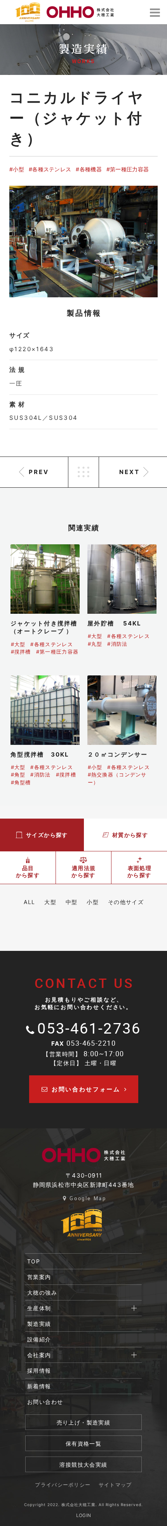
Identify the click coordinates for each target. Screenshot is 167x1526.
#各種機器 (89, 169)
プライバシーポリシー (62, 1485)
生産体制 (39, 1308)
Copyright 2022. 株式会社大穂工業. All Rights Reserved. (83, 1504)
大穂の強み (42, 1292)
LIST (83, 472)
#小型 (16, 169)
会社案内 (39, 1355)
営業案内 (39, 1277)
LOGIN (83, 1515)
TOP (33, 1261)
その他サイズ (126, 902)
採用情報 (39, 1370)
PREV (39, 472)
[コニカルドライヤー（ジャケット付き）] (83, 242)
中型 (72, 902)
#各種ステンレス (50, 169)
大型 (50, 902)
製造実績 (39, 1323)
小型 (93, 902)
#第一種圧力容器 (127, 169)
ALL (29, 902)
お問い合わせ (45, 1401)
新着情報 (39, 1386)
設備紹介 (39, 1339)
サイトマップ (115, 1485)
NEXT (129, 472)
